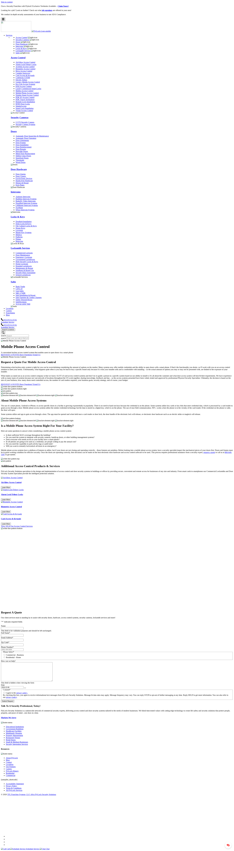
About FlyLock (12, 758)
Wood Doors (20, 162)
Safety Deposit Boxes (24, 300)
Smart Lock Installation (25, 108)
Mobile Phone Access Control (27, 93)
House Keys (20, 228)
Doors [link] (18, 42)
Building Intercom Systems (26, 199)
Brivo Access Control (24, 71)
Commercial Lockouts (24, 253)
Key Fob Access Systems (25, 84)
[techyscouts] (117, 832)
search (3, 336)
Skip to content (7, 2)
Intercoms (16, 192)
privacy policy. (22, 693)
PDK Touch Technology (25, 100)
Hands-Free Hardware (24, 181)
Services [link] (9, 35)
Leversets (19, 230)
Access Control (18, 57)
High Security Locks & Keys (27, 262)
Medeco (19, 235)
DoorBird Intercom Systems (26, 203)
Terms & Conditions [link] (13, 788)
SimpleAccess (21, 106)
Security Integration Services (17, 744)
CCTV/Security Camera (25, 122)
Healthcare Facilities (13, 731)
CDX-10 (19, 289)
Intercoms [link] (19, 46)
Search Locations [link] (8, 330)
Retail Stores (11, 740)
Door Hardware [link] (22, 44)
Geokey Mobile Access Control (28, 82)
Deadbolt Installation (24, 221)
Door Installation (22, 145)
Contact (9, 762)
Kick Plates (20, 185)
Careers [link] (9, 311)
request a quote (209, 452)
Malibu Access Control (24, 91)
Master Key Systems (23, 232)
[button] (3, 19)
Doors (14, 131)
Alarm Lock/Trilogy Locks (26, 64)
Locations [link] (9, 308)
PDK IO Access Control (25, 97)
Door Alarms (21, 174)
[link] (26, 31)
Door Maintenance (23, 255)
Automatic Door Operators (26, 138)
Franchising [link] (10, 313)
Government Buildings (14, 729)
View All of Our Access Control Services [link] (17, 526)
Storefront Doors (22, 158)
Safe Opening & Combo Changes (29, 297)
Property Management (14, 735)
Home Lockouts (22, 264)
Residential (10, 773)
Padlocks (19, 237)
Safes (13, 281)
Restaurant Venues (13, 738)
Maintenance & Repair (24, 268)
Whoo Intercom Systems (25, 210)
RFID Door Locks (23, 104)
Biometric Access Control (25, 69)
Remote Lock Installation (25, 102)
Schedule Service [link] (7, 322)
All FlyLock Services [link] (14, 790)
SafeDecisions (21, 302)
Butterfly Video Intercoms (26, 201)
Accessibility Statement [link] (15, 784)
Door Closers (21, 176)
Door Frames (21, 143)
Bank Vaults (20, 286)
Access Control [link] (21, 37)
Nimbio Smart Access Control (27, 95)
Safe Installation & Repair (25, 295)
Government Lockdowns (25, 259)
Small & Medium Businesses (17, 742)
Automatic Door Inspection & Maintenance (32, 136)
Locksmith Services (20, 248)
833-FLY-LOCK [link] (10, 320)
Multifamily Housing (14, 733)
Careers (9, 769)
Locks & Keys (18, 216)
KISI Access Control (24, 86)
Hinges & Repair (22, 183)
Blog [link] (8, 315)
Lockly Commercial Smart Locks (28, 89)
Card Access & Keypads (25, 75)
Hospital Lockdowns (24, 266)
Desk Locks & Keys (23, 224)
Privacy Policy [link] (11, 786)
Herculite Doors (22, 151)
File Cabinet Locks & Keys (26, 226)
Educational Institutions (15, 727)
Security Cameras (19, 117)
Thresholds (20, 160)
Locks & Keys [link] (21, 48)
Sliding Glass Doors (23, 156)
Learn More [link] (6, 487)
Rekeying (19, 241)
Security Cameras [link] (22, 40)
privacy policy (11, 697)
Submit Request (7, 701)
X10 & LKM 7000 (23, 304)
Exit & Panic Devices (24, 178)
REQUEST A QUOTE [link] (10, 355)
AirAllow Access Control (25, 62)
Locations (9, 764)
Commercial (10, 775)
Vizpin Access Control (24, 111)
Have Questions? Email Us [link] (30, 355)
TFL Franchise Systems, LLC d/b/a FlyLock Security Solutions (31, 794)
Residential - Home (13, 657)
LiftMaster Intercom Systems (27, 205)
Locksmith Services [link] (23, 51)
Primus (18, 239)
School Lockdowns (23, 275)
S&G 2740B (20, 293)
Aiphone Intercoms (23, 197)
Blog (8, 760)
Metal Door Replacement (25, 154)
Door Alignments (22, 140)
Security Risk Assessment (25, 273)
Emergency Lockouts (24, 257)
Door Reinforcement (23, 147)
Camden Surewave (23, 73)
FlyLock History (12, 771)
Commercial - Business (15, 655)
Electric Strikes (21, 80)
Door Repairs (21, 149)
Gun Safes (20, 291)
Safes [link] (18, 53)
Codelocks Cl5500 (23, 78)
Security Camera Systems (25, 124)
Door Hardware (19, 169)
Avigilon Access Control (25, 67)
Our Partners (11, 767)
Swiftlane (19, 208)
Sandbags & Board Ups (25, 270)
